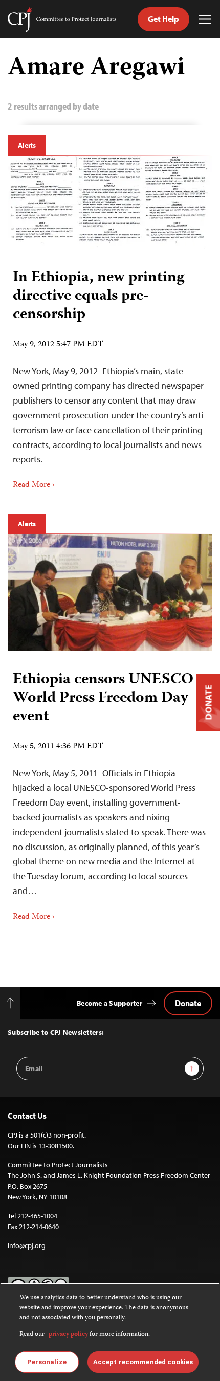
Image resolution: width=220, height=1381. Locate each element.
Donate (188, 1003)
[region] (110, 1332)
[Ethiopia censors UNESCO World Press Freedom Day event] (110, 592)
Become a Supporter (109, 1003)
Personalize (47, 1362)
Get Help (163, 19)
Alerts (27, 145)
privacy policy (68, 1334)
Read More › (34, 485)
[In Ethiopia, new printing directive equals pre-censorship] (110, 202)
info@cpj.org (27, 1245)
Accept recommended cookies (143, 1362)
